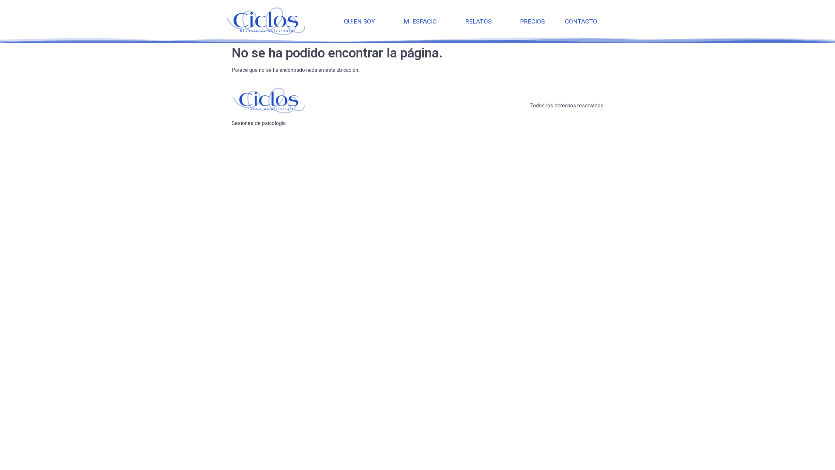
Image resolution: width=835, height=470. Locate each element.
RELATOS (478, 21)
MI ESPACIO (420, 21)
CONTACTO (581, 21)
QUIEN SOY (359, 21)
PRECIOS (532, 21)
